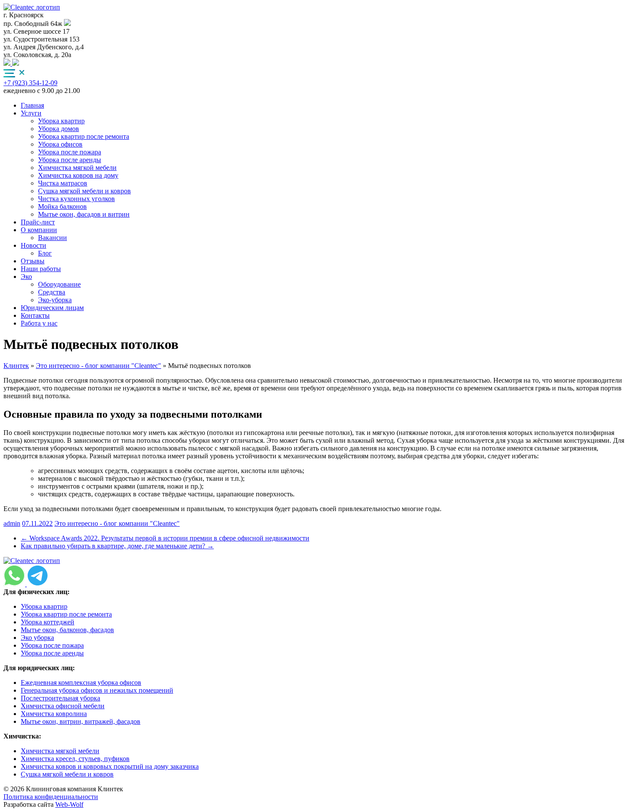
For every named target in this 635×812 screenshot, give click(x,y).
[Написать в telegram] (7, 63)
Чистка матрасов (62, 183)
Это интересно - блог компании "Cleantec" (98, 365)
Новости (33, 245)
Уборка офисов (60, 144)
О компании (39, 229)
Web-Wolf (69, 804)
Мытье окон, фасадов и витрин (84, 214)
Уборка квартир (61, 121)
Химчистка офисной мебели (63, 706)
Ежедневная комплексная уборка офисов (81, 682)
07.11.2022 (37, 523)
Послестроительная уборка (60, 698)
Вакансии (52, 237)
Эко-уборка (55, 300)
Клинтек (16, 365)
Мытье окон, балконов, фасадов (67, 629)
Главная (32, 105)
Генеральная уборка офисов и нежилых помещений (97, 690)
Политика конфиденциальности (50, 796)
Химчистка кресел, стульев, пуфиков (75, 758)
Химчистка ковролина (54, 713)
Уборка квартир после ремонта (83, 136)
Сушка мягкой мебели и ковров (84, 191)
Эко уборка (37, 637)
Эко (26, 276)
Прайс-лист (38, 222)
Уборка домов (58, 128)
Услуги (31, 113)
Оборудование (59, 284)
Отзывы (32, 261)
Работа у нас (39, 323)
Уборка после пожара (69, 152)
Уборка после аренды (69, 159)
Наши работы (41, 268)
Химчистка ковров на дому (78, 175)
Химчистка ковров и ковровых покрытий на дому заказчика (110, 766)
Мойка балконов (62, 206)
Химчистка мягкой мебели (77, 167)
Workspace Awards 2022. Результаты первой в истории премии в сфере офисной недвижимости (165, 538)
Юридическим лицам (52, 307)
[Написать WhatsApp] (15, 63)
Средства (51, 292)
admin (11, 523)
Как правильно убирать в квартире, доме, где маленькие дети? (117, 546)
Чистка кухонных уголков (76, 198)
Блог (45, 253)
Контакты (35, 315)
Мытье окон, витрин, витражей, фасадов (80, 721)
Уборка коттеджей (47, 622)
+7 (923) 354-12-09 (30, 82)
